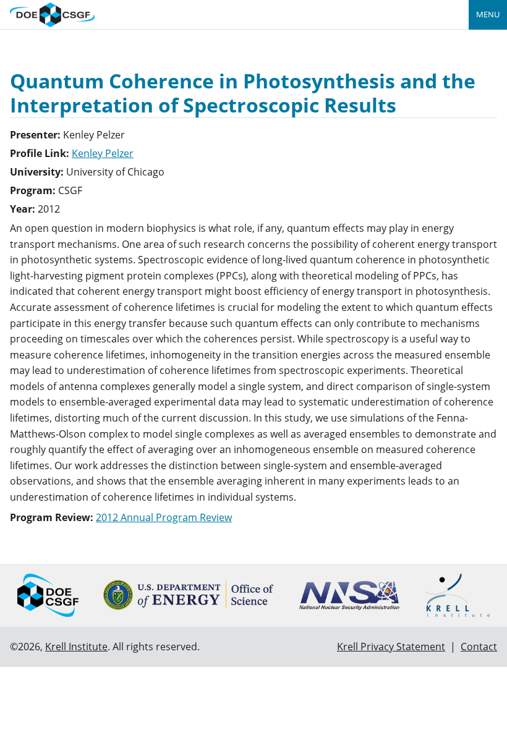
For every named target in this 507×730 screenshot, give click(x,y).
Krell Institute (76, 646)
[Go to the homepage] (52, 13)
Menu (488, 14)
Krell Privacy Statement (391, 646)
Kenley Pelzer (103, 153)
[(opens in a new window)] (188, 595)
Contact (479, 646)
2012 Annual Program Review (164, 517)
